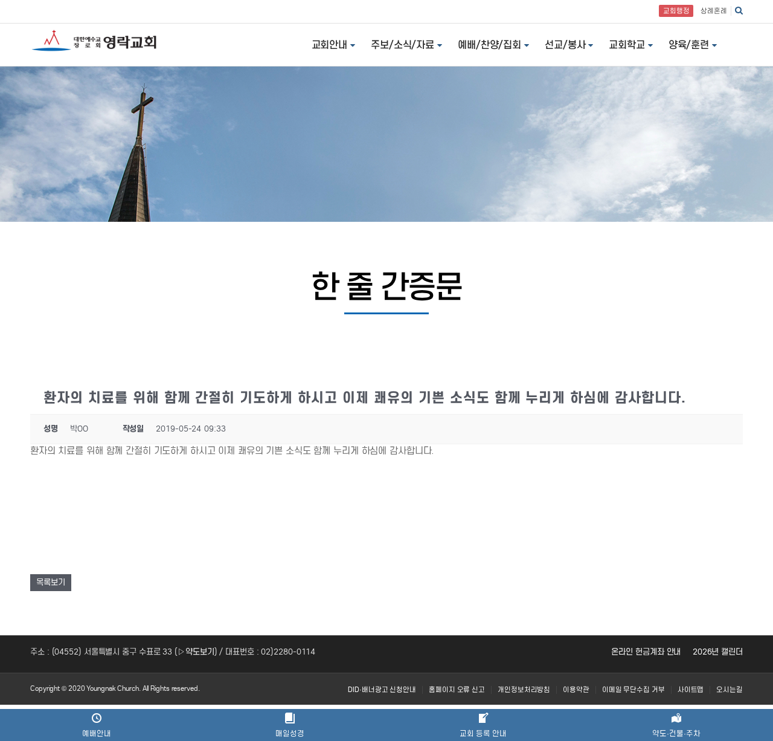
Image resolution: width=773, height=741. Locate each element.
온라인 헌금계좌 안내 (646, 652)
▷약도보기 (196, 652)
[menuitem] (382, 690)
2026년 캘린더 (718, 652)
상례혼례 (714, 11)
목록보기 (50, 582)
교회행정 (676, 11)
